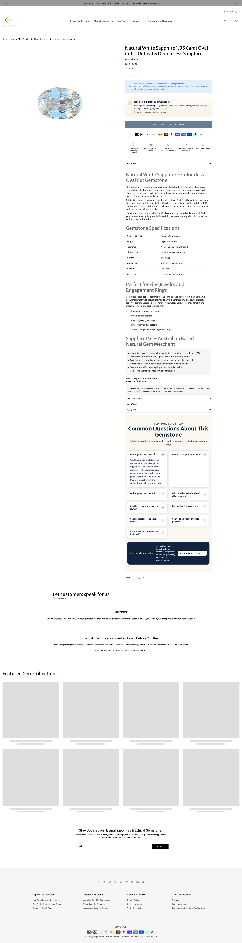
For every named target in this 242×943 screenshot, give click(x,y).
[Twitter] (104, 882)
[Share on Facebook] (133, 578)
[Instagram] (115, 882)
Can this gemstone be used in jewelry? (144, 507)
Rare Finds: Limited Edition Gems (47, 904)
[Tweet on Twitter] (139, 578)
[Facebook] (99, 882)
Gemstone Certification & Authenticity (188, 908)
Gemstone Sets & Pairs (42, 908)
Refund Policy (133, 900)
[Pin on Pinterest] (144, 578)
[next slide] (235, 3)
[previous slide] (7, 3)
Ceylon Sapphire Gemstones (95, 904)
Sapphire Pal (98, 937)
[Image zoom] (60, 102)
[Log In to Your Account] (230, 21)
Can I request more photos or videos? (144, 520)
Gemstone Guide (179, 904)
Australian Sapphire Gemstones (96, 900)
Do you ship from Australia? (185, 506)
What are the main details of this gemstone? (186, 494)
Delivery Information (136, 904)
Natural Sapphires (113, 937)
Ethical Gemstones (131, 937)
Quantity (129, 68)
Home (5, 39)
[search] (225, 21)
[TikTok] (121, 882)
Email (80, 846)
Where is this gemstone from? (187, 454)
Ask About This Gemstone (192, 553)
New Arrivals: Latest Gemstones (46, 900)
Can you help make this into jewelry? (185, 520)
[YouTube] (126, 882)
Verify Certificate (134, 908)
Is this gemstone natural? (142, 454)
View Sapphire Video (136, 381)
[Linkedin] (132, 882)
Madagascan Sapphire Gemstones (97, 908)
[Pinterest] (110, 882)
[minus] (127, 74)
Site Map (175, 900)
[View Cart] (236, 21)
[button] (168, 124)
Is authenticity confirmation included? (144, 533)
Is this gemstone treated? (142, 493)
